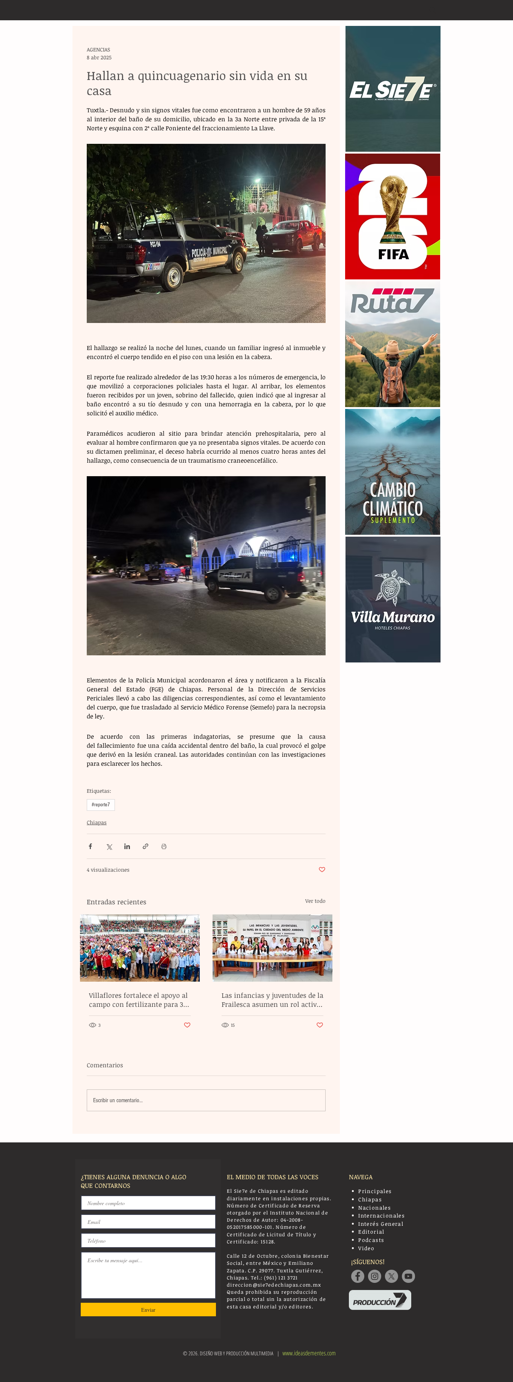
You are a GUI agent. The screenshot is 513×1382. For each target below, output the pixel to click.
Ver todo (315, 900)
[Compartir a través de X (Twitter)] (108, 846)
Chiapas (97, 822)
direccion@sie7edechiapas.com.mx (274, 1284)
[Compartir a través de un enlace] (145, 846)
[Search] (433, 10)
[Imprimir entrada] (163, 846)
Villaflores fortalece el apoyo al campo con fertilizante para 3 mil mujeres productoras (138, 1000)
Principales (375, 1191)
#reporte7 (101, 805)
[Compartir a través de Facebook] (90, 846)
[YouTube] (408, 1276)
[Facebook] (357, 1276)
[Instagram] (374, 1276)
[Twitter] (391, 1276)
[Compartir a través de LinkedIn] (127, 846)
